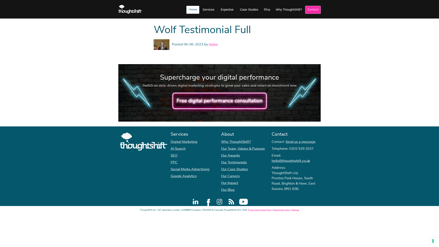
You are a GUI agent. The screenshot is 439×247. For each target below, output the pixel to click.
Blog (267, 9)
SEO (174, 155)
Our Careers (230, 176)
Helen (213, 44)
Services (208, 9)
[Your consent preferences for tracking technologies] (433, 241)
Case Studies (249, 9)
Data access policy (281, 210)
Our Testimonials (234, 162)
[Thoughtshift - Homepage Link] (130, 9)
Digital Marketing (184, 142)
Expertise (227, 9)
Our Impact (229, 183)
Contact (313, 9)
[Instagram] (219, 201)
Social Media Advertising (190, 169)
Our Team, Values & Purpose (243, 148)
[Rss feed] (231, 201)
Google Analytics (184, 176)
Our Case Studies (234, 169)
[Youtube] (243, 201)
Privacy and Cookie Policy (260, 210)
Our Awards (230, 155)
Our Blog (228, 190)
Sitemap (295, 210)
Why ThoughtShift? (289, 9)
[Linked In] (195, 201)
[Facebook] (207, 201)
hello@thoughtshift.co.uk (291, 161)
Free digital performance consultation (220, 100)
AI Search (178, 148)
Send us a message (301, 142)
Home (193, 9)
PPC (174, 162)
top (434, 123)
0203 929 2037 (301, 148)
